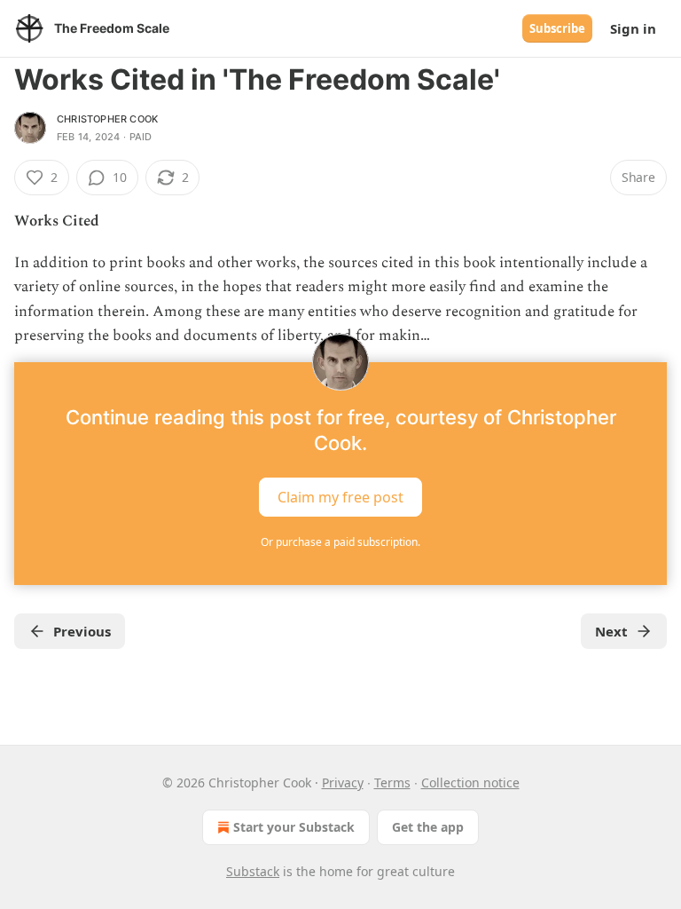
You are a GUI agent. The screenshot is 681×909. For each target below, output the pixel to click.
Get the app (428, 826)
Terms (392, 782)
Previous (82, 631)
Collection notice (470, 782)
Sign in (633, 28)
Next (611, 631)
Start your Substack (294, 826)
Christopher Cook (107, 119)
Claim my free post (340, 497)
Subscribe (557, 28)
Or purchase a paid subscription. (340, 541)
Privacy (343, 782)
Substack (252, 871)
